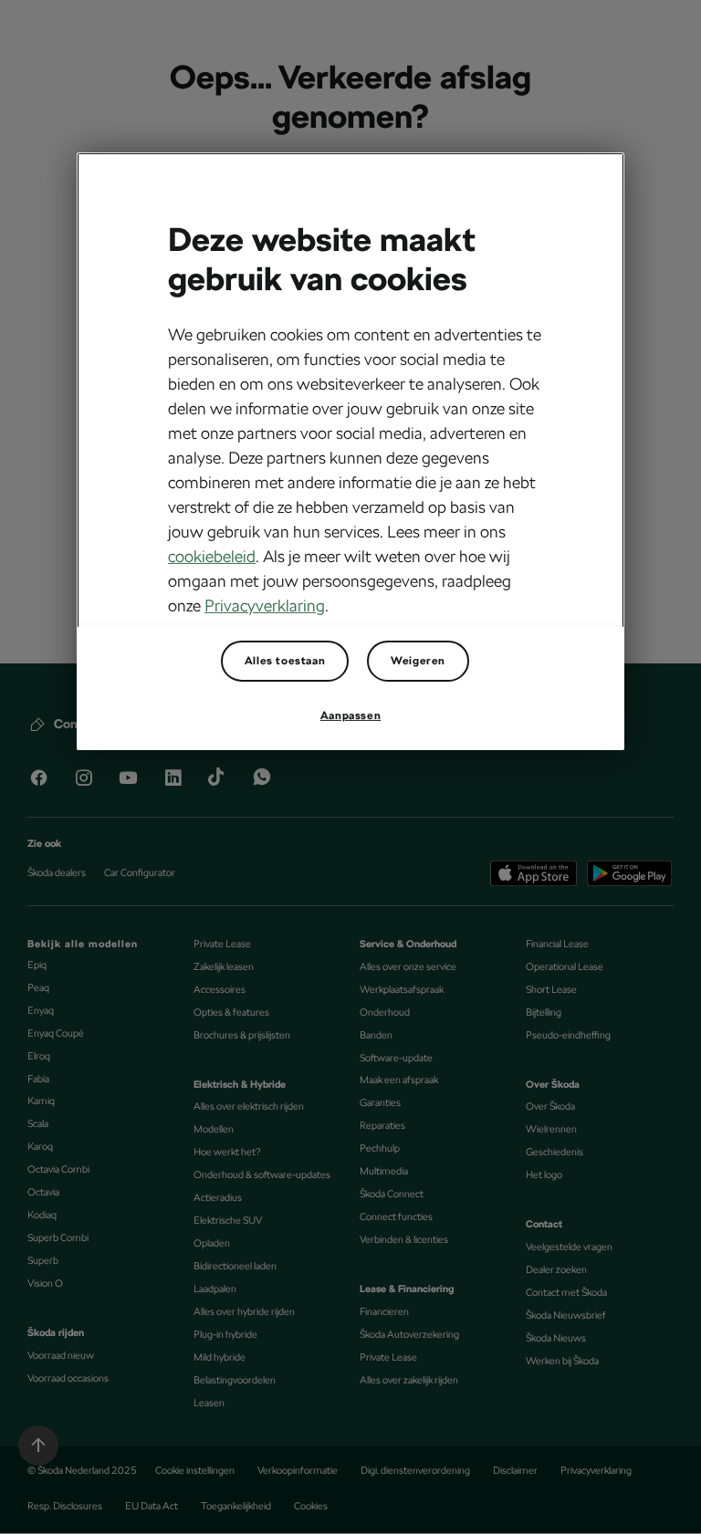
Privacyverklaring (264, 605)
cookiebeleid (212, 556)
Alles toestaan (285, 660)
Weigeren (418, 660)
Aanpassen (350, 715)
